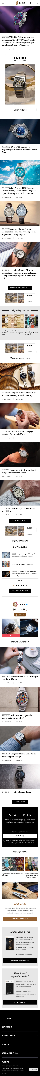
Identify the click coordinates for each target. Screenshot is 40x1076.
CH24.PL (20, 3)
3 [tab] (18, 585)
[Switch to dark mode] (30, 3)
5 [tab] (23, 585)
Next (28, 585)
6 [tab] (26, 585)
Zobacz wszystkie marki (20, 590)
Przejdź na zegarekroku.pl (20, 960)
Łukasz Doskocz (6, 156)
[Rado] (20, 84)
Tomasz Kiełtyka (6, 49)
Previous (11, 585)
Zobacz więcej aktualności (20, 288)
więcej (20, 580)
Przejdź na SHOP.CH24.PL (20, 918)
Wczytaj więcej (20, 802)
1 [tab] (13, 585)
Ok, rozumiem (33, 1069)
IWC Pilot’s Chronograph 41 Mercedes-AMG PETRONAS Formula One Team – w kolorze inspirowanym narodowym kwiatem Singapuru (18, 41)
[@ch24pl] (15, 604)
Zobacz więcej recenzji (20, 520)
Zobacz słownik (20, 1002)
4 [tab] (21, 585)
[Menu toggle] (3, 3)
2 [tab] (16, 585)
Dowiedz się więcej (18, 843)
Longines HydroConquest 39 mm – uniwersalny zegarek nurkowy (18, 394)
